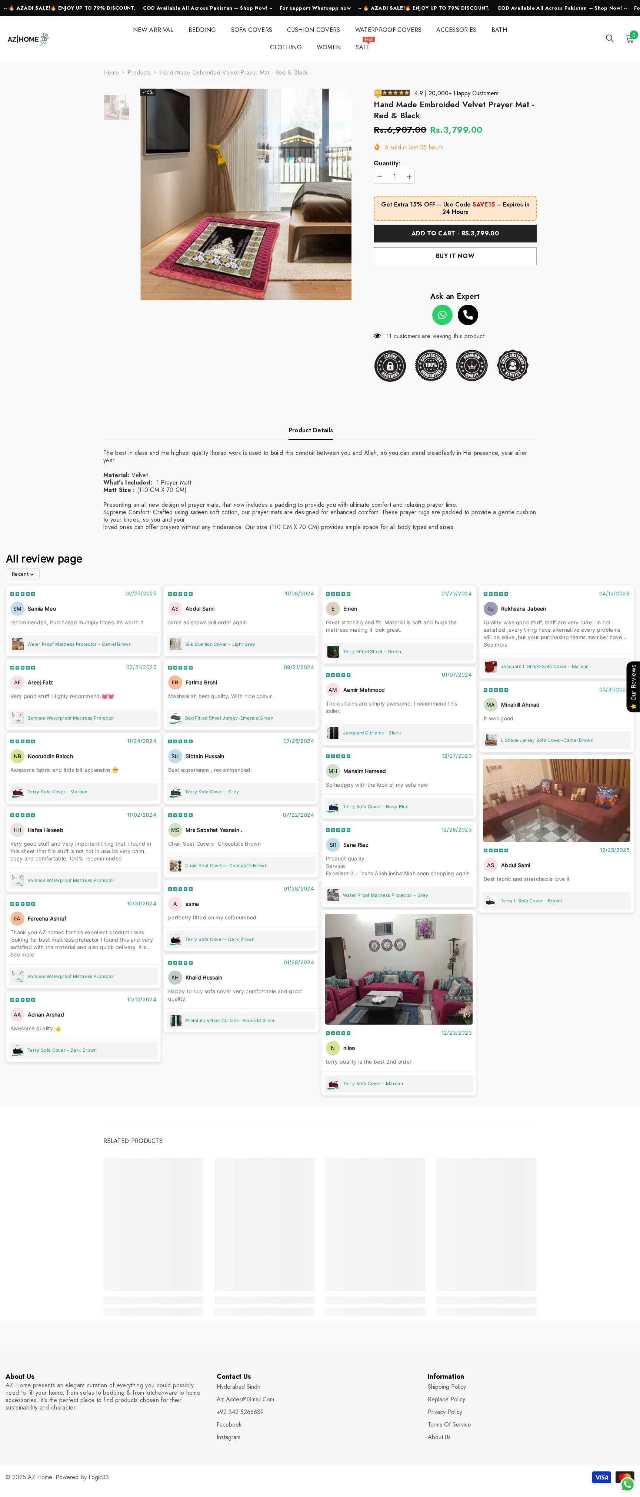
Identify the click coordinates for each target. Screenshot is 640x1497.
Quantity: (387, 163)
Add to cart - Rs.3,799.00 (455, 233)
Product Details (311, 430)
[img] (22, 594)
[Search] (610, 38)
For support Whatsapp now (315, 7)
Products (139, 72)
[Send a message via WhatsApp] (627, 1484)
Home (111, 72)
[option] (246, 194)
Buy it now (455, 256)
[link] (153, 1300)
